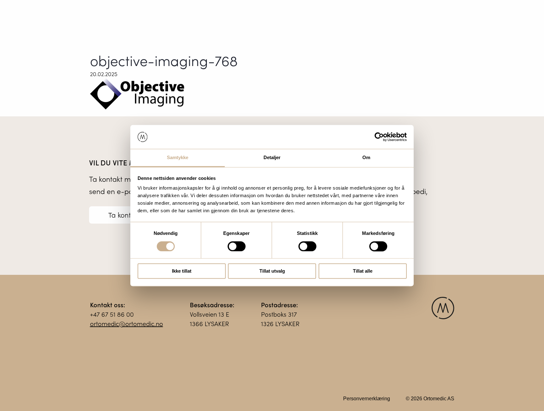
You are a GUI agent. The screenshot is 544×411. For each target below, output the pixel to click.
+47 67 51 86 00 (112, 314)
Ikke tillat (181, 271)
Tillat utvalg (272, 271)
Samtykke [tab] (178, 157)
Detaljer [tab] (272, 157)
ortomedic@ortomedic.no (126, 323)
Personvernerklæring (366, 398)
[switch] (237, 246)
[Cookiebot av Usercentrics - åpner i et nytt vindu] (379, 137)
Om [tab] (366, 157)
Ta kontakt (124, 215)
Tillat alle (362, 271)
